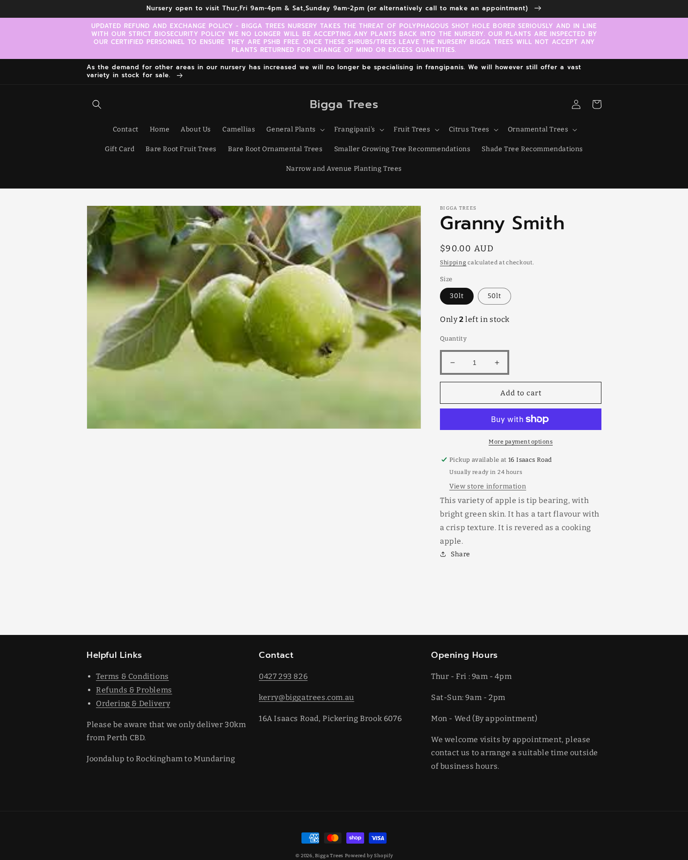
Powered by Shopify (369, 856)
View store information (487, 486)
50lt (494, 296)
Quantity (453, 338)
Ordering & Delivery (133, 703)
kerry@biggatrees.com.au (306, 697)
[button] (97, 104)
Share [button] (460, 554)
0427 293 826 (283, 676)
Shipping (453, 262)
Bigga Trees (329, 856)
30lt (457, 296)
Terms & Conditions (132, 676)
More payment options (521, 441)
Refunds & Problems (134, 689)
